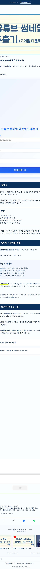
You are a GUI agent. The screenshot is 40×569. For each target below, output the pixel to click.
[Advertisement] (20, 106)
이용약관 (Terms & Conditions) (25, 563)
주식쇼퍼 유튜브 (24, 2)
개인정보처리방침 (10, 563)
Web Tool (5, 56)
